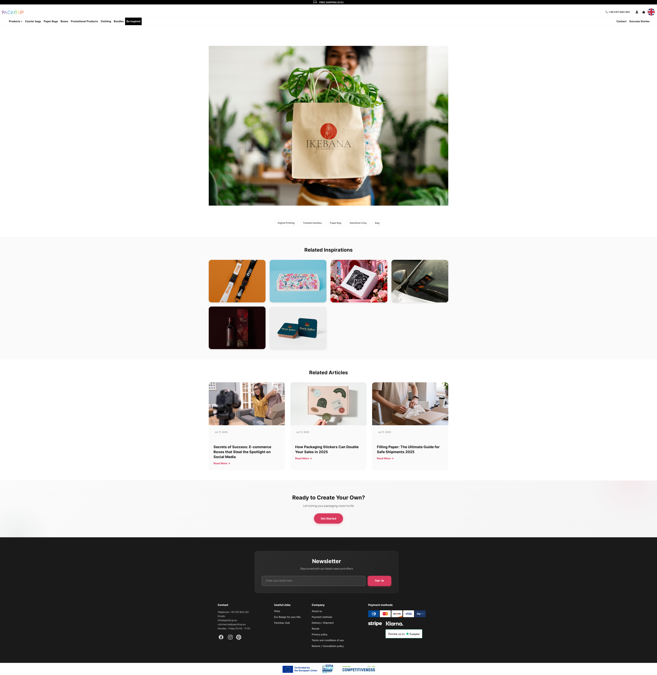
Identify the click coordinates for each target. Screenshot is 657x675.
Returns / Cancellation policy (328, 646)
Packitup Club (282, 623)
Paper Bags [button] (51, 21)
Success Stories (639, 21)
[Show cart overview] (643, 12)
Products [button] (14, 21)
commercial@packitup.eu (232, 624)
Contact (621, 21)
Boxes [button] (64, 21)
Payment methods (322, 617)
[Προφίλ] (635, 12)
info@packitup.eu (227, 620)
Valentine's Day (358, 223)
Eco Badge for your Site (287, 617)
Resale (315, 628)
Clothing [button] (106, 21)
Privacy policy (319, 634)
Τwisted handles (312, 223)
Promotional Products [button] (84, 21)
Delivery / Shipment (323, 623)
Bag (377, 223)
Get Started (328, 518)
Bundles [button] (119, 21)
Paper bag (335, 223)
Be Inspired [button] (133, 21)
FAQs (277, 611)
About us (317, 611)
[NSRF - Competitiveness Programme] (328, 669)
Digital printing (286, 223)
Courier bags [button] (33, 21)
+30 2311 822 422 (619, 11)
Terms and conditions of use (328, 640)
